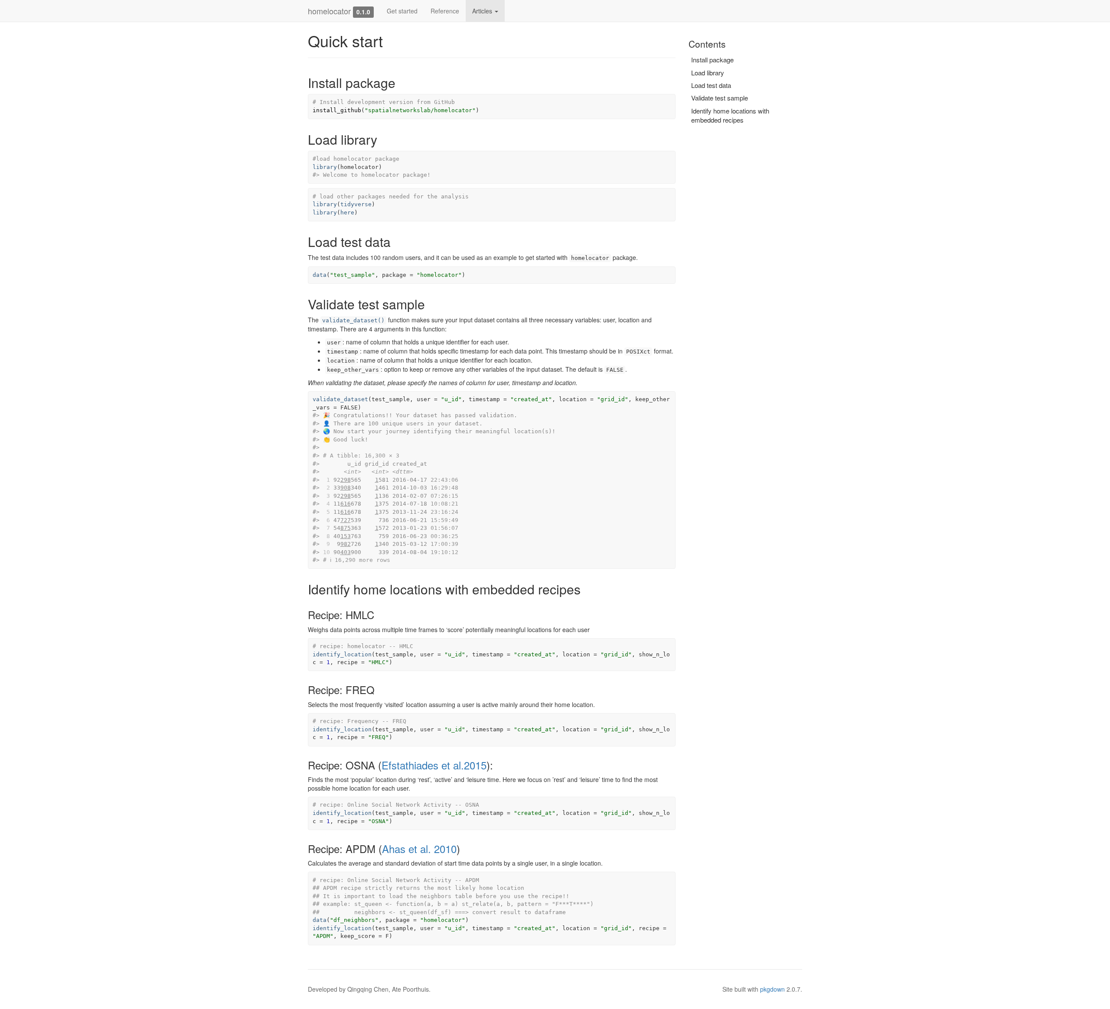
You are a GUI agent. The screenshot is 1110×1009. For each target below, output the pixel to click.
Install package (712, 59)
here (347, 212)
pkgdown (772, 989)
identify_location (342, 654)
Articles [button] (483, 10)
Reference (445, 10)
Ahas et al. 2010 (419, 848)
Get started (402, 10)
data (319, 275)
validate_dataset (340, 399)
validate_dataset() (353, 320)
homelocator (329, 10)
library (325, 167)
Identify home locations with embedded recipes (730, 115)
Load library (707, 72)
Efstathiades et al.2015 (434, 764)
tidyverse (356, 204)
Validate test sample (719, 97)
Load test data (711, 85)
